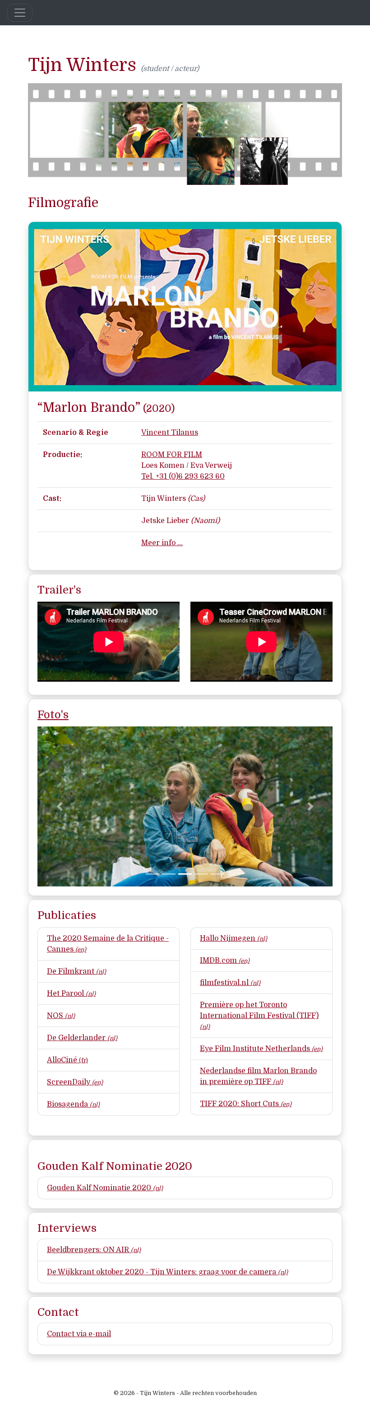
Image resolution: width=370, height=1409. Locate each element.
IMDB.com (225, 961)
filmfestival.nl (230, 983)
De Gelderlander (82, 1038)
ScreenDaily (75, 1082)
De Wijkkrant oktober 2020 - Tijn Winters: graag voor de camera (167, 1272)
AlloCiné (67, 1060)
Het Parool (71, 994)
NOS (61, 1016)
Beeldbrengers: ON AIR (94, 1250)
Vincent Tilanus (169, 433)
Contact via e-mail (79, 1334)
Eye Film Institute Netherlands (261, 1049)
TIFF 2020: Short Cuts (245, 1104)
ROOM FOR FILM (171, 455)
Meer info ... (162, 543)
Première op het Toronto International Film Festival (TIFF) (259, 1015)
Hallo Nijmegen (233, 938)
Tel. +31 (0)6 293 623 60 (183, 476)
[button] (59, 806)
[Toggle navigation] (19, 13)
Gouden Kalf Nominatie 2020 (105, 1188)
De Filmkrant (76, 971)
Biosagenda (73, 1104)
